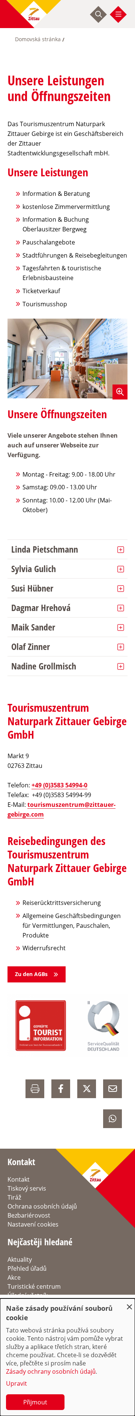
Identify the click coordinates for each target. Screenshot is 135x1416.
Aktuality (20, 1259)
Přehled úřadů (27, 1268)
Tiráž (14, 1197)
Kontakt (19, 1179)
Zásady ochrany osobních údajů (51, 1371)
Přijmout (35, 1402)
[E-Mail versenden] (112, 1088)
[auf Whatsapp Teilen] (112, 1118)
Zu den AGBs (31, 974)
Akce (14, 1277)
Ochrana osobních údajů (42, 1206)
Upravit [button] (16, 1383)
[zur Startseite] (34, 14)
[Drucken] (35, 1088)
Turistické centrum (34, 1286)
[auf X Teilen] (86, 1088)
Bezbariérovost (29, 1215)
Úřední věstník (28, 1295)
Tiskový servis (27, 1188)
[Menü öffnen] (119, 14)
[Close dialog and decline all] (129, 1303)
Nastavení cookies (33, 1224)
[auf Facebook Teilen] (60, 1088)
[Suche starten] (99, 14)
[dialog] (67, 1357)
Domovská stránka (38, 39)
